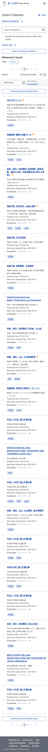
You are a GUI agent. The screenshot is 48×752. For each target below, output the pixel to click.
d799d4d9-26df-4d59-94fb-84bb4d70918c (3, 339)
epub (26, 501)
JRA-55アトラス (14, 100)
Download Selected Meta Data (24, 91)
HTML (10, 125)
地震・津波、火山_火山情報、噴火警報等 (25, 510)
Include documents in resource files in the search (23, 37)
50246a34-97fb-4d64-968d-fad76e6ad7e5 (3, 461)
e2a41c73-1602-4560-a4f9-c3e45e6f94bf (3, 277)
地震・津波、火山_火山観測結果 (21, 357)
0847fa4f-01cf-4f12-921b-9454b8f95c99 (3, 309)
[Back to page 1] (12, 69)
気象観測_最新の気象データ (19, 135)
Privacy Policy (34, 743)
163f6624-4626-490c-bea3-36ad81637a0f (3, 113)
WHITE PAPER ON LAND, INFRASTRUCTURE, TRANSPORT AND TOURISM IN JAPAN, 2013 (25, 451)
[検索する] (43, 30)
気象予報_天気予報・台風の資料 (21, 206)
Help (37, 740)
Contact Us (13, 746)
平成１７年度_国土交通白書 (19, 595)
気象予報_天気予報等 (16, 238)
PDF (10, 228)
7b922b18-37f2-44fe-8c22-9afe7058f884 (3, 430)
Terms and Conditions (17, 743)
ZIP (9, 379)
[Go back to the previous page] (16, 69)
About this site (14, 740)
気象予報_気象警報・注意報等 (20, 266)
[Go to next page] (31, 69)
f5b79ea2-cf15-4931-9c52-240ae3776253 (3, 492)
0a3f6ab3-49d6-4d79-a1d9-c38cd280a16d (3, 248)
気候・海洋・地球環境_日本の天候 (22, 624)
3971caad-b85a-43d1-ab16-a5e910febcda (3, 218)
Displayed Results (28, 75)
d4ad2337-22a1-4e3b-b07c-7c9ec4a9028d (3, 700)
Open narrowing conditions (24, 51)
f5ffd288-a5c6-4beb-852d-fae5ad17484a (3, 521)
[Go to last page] (36, 69)
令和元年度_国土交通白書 (18, 567)
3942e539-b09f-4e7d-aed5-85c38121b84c (3, 183)
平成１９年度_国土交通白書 (19, 539)
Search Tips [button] (7, 45)
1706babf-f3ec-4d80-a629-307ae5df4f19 (3, 148)
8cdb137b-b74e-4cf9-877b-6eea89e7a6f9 (3, 368)
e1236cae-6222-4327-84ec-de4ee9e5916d (3, 668)
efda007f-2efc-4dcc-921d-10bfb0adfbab (3, 606)
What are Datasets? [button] (10, 21)
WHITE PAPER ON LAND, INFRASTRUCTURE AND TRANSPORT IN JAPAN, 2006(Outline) (26, 658)
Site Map (35, 746)
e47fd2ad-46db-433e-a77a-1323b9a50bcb (3, 577)
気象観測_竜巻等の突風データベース (23, 388)
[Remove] (17, 61)
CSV (19, 160)
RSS (43, 15)
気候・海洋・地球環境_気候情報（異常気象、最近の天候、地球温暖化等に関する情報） (25, 172)
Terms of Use (28, 740)
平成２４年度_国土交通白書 (19, 482)
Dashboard (25, 746)
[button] (44, 3)
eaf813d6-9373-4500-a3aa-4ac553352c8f (3, 549)
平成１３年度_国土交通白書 (19, 419)
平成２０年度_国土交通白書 (19, 689)
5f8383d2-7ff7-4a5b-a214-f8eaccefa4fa (3, 400)
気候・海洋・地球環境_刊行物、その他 (24, 329)
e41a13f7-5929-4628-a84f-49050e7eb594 (3, 635)
